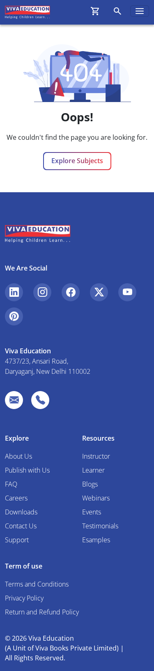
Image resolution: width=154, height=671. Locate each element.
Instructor (96, 456)
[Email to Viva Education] (14, 400)
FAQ (11, 484)
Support (17, 539)
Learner (93, 470)
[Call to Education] (40, 400)
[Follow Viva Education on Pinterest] (14, 316)
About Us (18, 456)
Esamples (96, 539)
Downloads (21, 511)
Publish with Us (27, 470)
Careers (16, 498)
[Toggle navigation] (139, 11)
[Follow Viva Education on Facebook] (71, 292)
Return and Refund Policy (42, 611)
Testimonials (100, 525)
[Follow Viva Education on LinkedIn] (14, 292)
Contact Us (21, 525)
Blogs (90, 484)
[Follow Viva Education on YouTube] (127, 292)
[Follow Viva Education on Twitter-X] (99, 292)
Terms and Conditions (37, 584)
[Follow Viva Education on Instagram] (42, 292)
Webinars (96, 498)
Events (91, 511)
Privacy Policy (24, 598)
